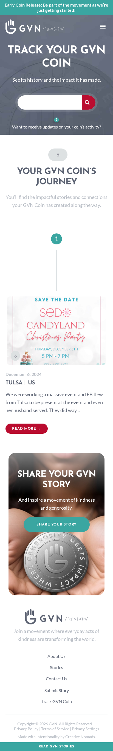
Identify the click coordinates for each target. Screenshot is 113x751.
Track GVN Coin (56, 701)
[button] (102, 26)
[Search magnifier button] (88, 102)
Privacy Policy (26, 728)
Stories (56, 667)
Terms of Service (55, 728)
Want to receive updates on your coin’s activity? (56, 126)
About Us (56, 656)
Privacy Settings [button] (85, 728)
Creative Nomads (80, 736)
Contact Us (56, 678)
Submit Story (56, 690)
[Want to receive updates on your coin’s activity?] (56, 119)
